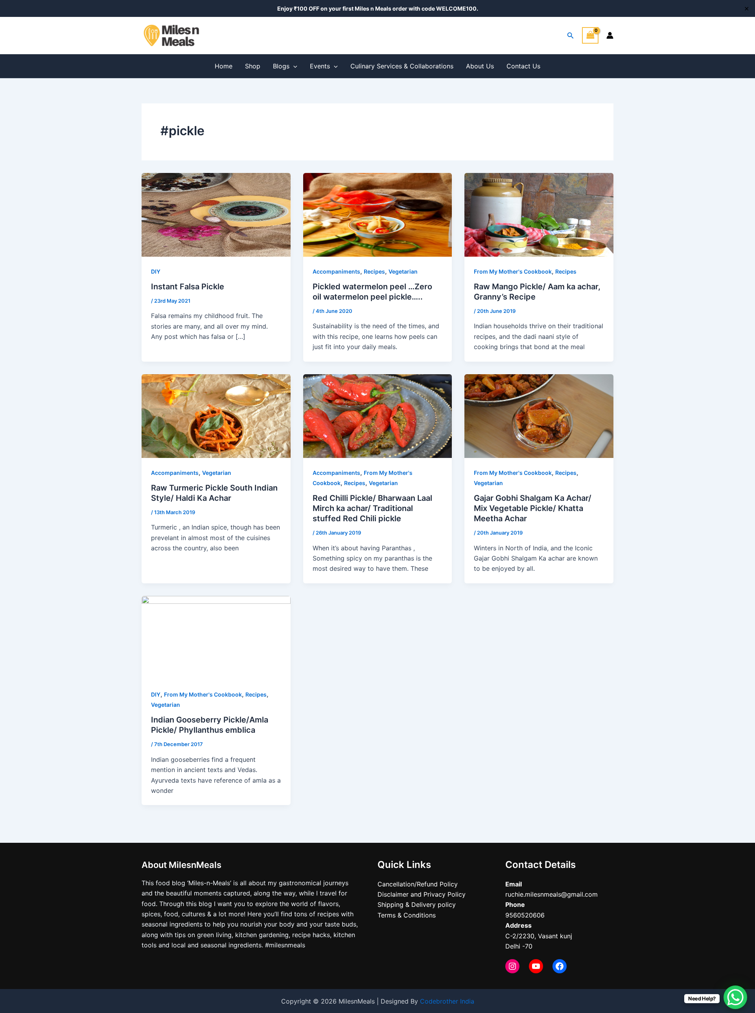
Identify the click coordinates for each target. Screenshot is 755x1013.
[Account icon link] (609, 35)
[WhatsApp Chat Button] (735, 997)
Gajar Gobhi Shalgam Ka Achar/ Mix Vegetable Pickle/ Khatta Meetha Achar (532, 508)
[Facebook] (559, 966)
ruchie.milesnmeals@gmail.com (551, 894)
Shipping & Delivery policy (417, 904)
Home (223, 66)
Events (320, 66)
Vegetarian (403, 271)
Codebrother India (447, 1001)
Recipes (374, 271)
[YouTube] (536, 966)
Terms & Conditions (407, 915)
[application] (293, 66)
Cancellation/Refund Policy (418, 884)
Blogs (281, 66)
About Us (480, 66)
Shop (252, 66)
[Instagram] (512, 966)
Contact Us (523, 66)
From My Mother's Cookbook (513, 271)
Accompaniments (336, 271)
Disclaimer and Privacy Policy (422, 894)
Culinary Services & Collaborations (401, 66)
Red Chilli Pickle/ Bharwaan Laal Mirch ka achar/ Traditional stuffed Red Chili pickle (372, 508)
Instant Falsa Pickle (187, 286)
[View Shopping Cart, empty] (590, 35)
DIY (155, 271)
